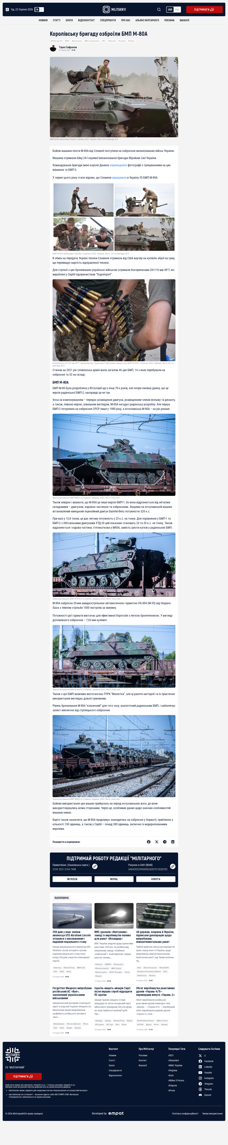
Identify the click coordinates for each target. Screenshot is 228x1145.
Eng (177, 9)
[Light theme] (37, 10)
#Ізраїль (129, 1021)
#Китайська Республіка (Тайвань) (149, 971)
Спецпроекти (108, 20)
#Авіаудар (98, 1021)
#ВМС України (116, 968)
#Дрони (148, 1024)
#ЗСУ (103, 41)
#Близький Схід (69, 968)
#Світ (55, 971)
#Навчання (112, 41)
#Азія (139, 968)
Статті (56, 20)
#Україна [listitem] (172, 1070)
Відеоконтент (86, 20)
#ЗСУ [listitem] (171, 1055)
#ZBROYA (108, 964)
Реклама (169, 20)
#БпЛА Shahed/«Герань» (145, 1021)
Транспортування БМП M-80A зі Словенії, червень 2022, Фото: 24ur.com (86, 599)
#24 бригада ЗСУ (56, 41)
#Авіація (108, 1021)
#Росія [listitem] (171, 1090)
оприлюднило (118, 165)
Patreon (72, 879)
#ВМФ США (81, 968)
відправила (119, 177)
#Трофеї (69, 1028)
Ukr (170, 9)
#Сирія (124, 1024)
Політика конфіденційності (185, 1113)
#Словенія (122, 41)
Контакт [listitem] (143, 1060)
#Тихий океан (141, 975)
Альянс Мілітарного (147, 20)
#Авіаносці (57, 968)
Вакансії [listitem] (143, 1065)
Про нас (125, 20)
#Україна (131, 41)
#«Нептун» (98, 964)
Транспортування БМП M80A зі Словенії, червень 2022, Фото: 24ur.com (86, 498)
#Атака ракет (118, 964)
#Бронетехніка (77, 41)
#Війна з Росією (162, 1021)
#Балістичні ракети (102, 968)
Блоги (69, 20)
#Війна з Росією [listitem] (176, 1080)
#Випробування (59, 1024)
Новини (43, 20)
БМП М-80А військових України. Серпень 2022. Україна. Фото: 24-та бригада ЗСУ (91, 254)
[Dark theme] (41, 10)
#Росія (127, 972)
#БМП (67, 41)
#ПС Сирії (109, 1024)
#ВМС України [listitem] (175, 1065)
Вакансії (184, 20)
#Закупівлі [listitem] (173, 1060)
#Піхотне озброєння (73, 1024)
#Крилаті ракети (101, 972)
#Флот (69, 971)
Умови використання (212, 1113)
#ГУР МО (140, 1024)
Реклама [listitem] (143, 1055)
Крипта (155, 879)
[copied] (94, 866)
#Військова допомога (92, 41)
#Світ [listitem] (171, 1075)
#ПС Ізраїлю (99, 1024)
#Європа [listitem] (172, 1085)
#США (62, 971)
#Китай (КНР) (164, 968)
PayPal (114, 879)
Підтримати (201, 9)
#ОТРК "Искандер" (115, 972)
